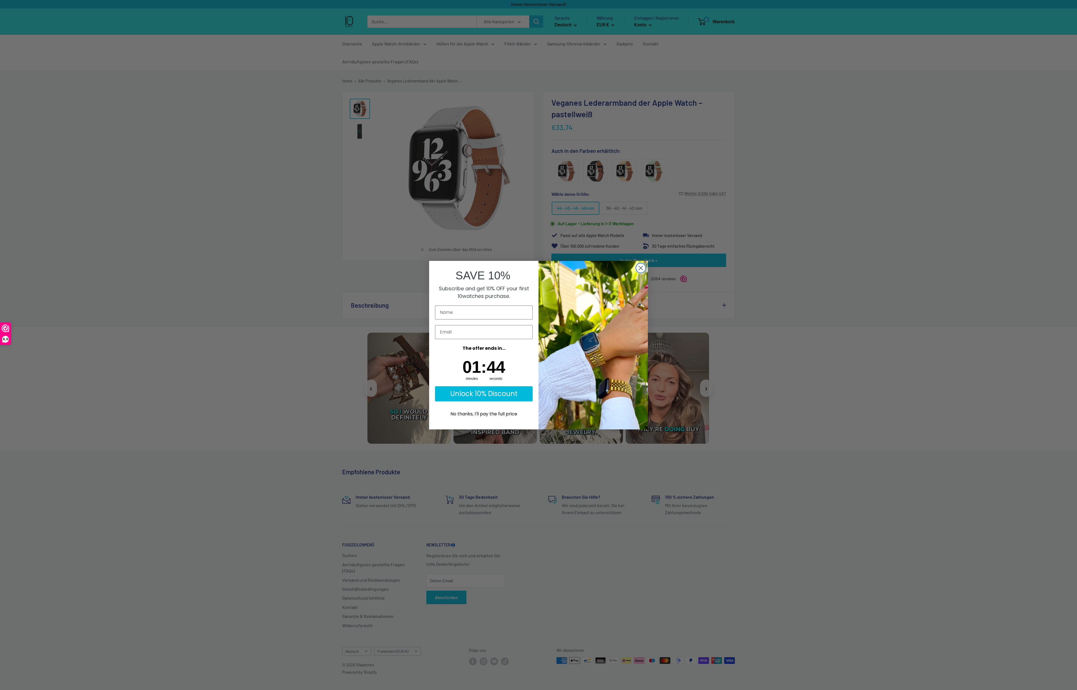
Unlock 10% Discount (483, 393)
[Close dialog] (641, 268)
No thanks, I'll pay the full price (483, 414)
